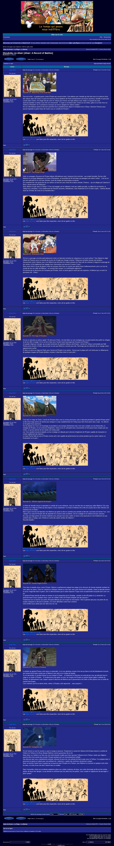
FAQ (101, 37)
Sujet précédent (98, 63)
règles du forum (31, 139)
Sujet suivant (107, 63)
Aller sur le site (57, 34)
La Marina (24, 49)
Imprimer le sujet (8, 63)
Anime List (35, 137)
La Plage (17, 49)
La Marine (13, 54)
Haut (4, 145)
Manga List (27, 137)
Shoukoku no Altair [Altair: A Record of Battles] (28, 53)
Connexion (6, 37)
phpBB (49, 844)
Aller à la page (97, 59)
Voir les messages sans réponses (12, 46)
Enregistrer (98, 43)
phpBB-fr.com (61, 845)
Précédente (104, 59)
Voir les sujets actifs (27, 46)
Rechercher (107, 37)
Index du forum (8, 49)
